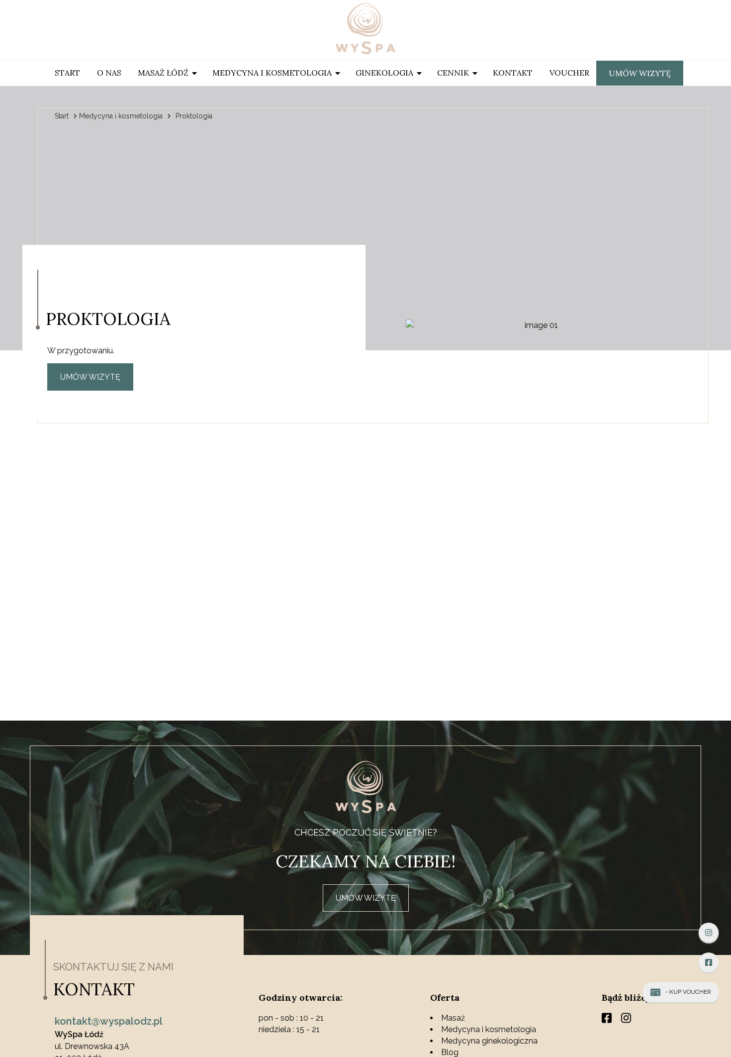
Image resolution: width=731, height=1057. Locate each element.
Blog (449, 1052)
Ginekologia (384, 73)
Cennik (453, 73)
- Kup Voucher (688, 991)
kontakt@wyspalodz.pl (109, 1021)
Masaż (453, 1018)
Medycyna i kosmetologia (272, 73)
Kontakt (513, 73)
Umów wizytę (640, 73)
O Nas (109, 73)
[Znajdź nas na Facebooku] (709, 962)
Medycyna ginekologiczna (489, 1041)
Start (67, 73)
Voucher (569, 73)
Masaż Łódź (163, 73)
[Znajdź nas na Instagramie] (709, 933)
